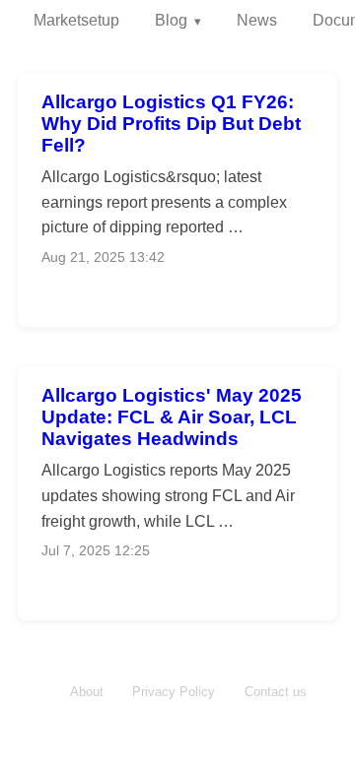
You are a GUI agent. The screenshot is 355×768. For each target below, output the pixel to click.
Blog (171, 20)
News (257, 20)
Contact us (276, 691)
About (87, 691)
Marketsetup (76, 20)
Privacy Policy (173, 691)
